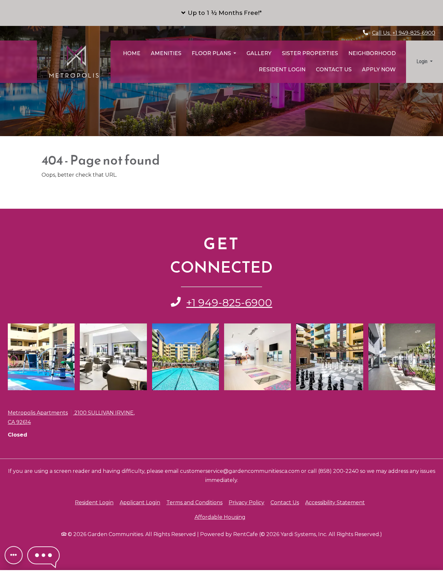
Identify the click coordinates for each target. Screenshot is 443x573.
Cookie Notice (29, 566)
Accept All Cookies (388, 554)
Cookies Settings (288, 554)
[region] (221, 555)
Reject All (337, 554)
